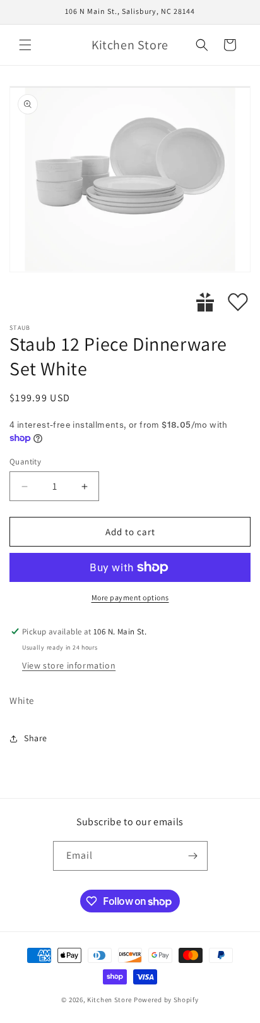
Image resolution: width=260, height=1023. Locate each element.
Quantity (25, 461)
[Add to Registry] (205, 302)
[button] (25, 45)
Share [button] (35, 738)
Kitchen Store (109, 999)
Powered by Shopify (166, 999)
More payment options (130, 597)
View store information (68, 665)
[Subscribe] (193, 856)
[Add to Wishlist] (238, 302)
